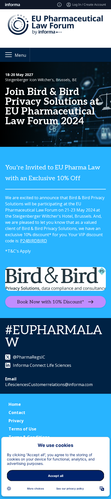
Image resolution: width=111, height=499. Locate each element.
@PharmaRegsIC (29, 357)
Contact (17, 412)
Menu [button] (20, 55)
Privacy (16, 421)
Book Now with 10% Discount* (50, 301)
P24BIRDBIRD (33, 241)
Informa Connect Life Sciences (42, 365)
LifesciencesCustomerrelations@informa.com (49, 384)
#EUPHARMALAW (53, 336)
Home (15, 404)
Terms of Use (22, 429)
